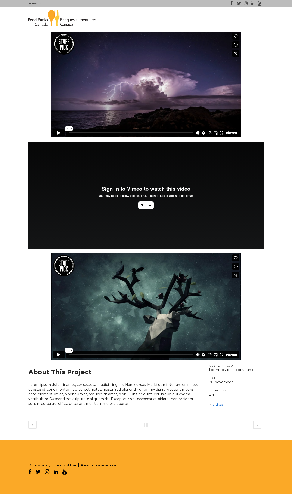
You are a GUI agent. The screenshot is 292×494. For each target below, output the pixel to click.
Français (34, 3)
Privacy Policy (39, 465)
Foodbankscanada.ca (98, 465)
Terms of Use (65, 465)
